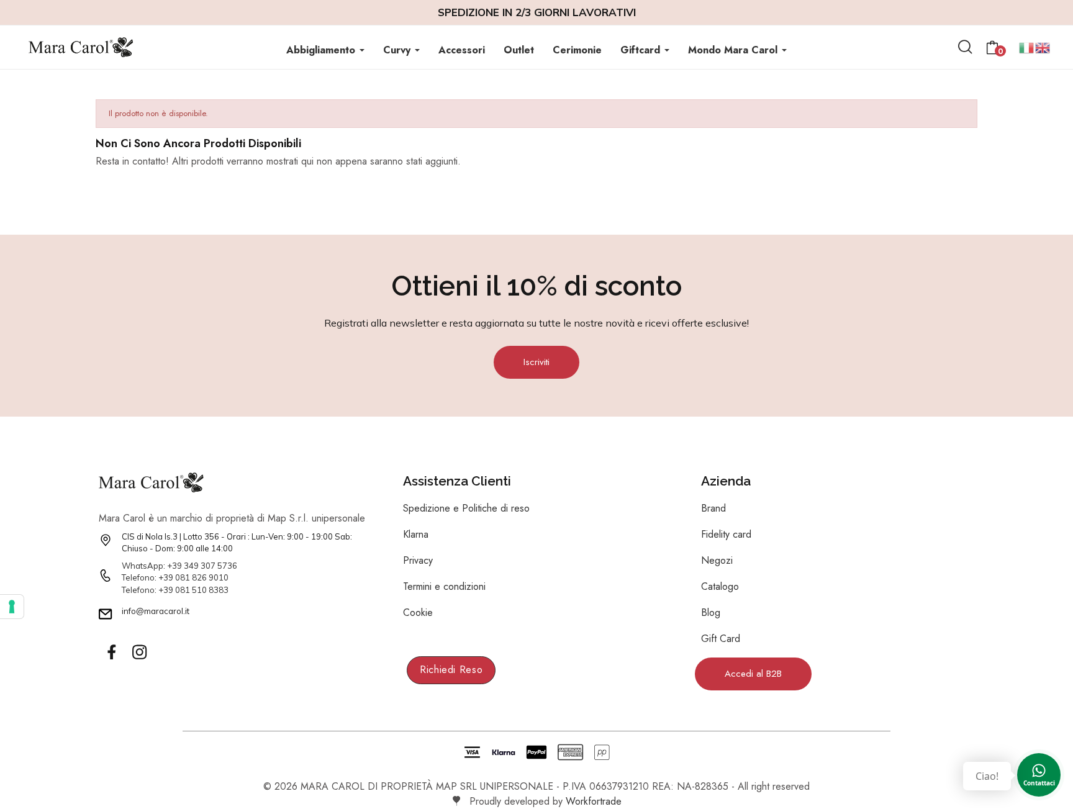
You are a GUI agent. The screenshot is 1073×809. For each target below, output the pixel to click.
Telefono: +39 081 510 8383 (175, 590)
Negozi (717, 560)
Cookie (418, 612)
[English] (1043, 46)
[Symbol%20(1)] (139, 652)
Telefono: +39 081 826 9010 (175, 577)
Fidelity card (726, 534)
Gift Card (720, 638)
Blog (710, 612)
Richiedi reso (451, 669)
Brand (713, 508)
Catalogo (720, 586)
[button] (536, 362)
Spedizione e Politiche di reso (466, 508)
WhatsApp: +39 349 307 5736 (179, 566)
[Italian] (1027, 46)
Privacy (418, 560)
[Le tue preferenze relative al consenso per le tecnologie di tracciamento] (12, 606)
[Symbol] (111, 652)
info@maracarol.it (155, 611)
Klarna (415, 534)
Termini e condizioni (444, 586)
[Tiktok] (167, 652)
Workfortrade (594, 801)
